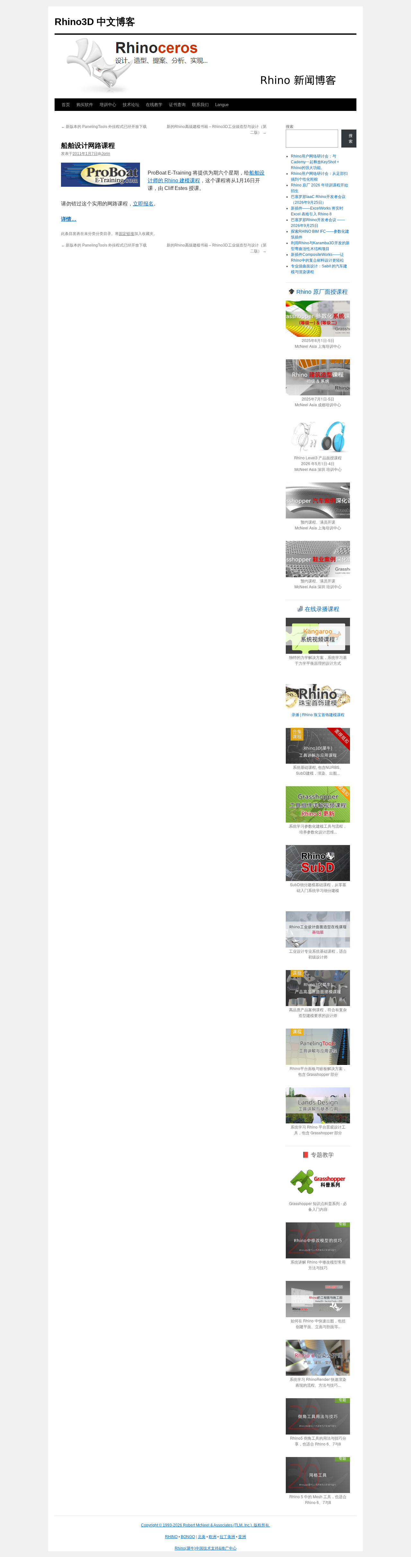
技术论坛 (131, 104)
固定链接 (126, 233)
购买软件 (84, 104)
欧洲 (212, 1536)
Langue (222, 104)
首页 (66, 104)
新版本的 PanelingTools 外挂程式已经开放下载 (104, 126)
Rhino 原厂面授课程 (321, 292)
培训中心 (108, 104)
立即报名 (143, 203)
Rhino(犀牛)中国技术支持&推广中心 (206, 1548)
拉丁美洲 (227, 1536)
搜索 (289, 126)
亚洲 (242, 1536)
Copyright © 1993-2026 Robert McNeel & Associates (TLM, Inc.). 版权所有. (205, 1525)
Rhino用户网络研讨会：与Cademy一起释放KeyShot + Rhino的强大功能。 (315, 162)
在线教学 (154, 104)
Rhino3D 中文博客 (95, 21)
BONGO (188, 1536)
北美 (202, 1536)
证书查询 (177, 104)
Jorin (105, 153)
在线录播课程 (321, 609)
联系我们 (200, 104)
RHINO (171, 1536)
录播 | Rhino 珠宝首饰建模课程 (318, 714)
